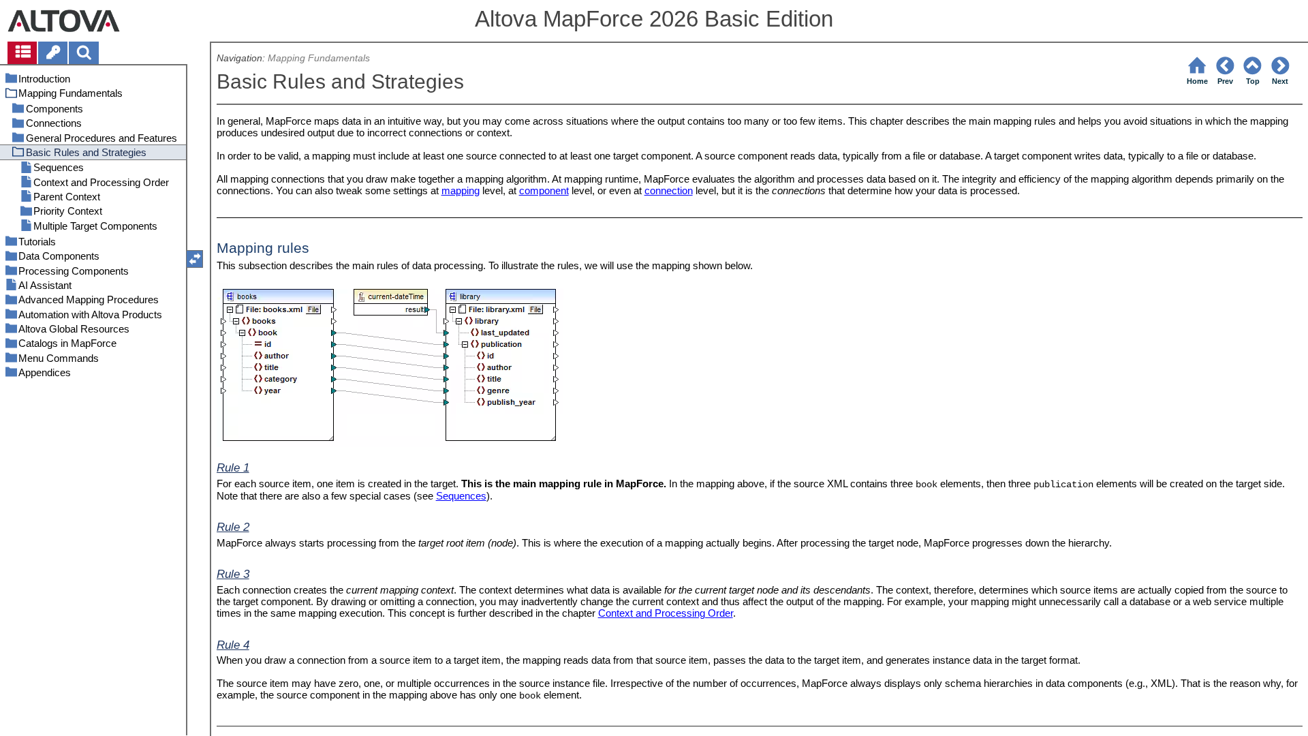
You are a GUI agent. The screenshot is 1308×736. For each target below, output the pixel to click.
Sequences (461, 496)
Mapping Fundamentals (319, 58)
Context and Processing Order (665, 613)
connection (668, 190)
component (544, 190)
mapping (460, 190)
